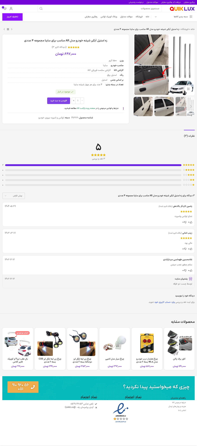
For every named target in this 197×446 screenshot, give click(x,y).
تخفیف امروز (12, 16)
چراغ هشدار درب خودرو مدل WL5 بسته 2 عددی (147, 360)
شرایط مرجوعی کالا (179, 402)
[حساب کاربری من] (11, 8)
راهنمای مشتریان (178, 398)
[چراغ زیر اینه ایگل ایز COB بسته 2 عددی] (50, 343)
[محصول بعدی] (4, 29)
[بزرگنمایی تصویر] (188, 89)
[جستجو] (41, 8)
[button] (191, 106)
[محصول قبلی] (12, 29)
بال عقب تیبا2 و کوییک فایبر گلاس (17, 360)
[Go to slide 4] (159, 92)
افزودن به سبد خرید (58, 100)
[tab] (189, 134)
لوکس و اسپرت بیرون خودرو (51, 117)
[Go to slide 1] (169, 92)
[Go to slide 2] (165, 92)
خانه (193, 29)
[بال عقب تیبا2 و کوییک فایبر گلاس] (18, 343)
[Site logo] (182, 8)
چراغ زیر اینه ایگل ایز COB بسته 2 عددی (50, 360)
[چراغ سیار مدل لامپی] (115, 343)
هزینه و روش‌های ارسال (177, 406)
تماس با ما (182, 410)
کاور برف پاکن (179, 359)
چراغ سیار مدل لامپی (114, 359)
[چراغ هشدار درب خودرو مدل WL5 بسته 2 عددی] (147, 343)
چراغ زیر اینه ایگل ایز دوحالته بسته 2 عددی (82, 360)
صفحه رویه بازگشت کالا (86, 108)
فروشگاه (184, 29)
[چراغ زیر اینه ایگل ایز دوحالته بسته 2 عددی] (82, 343)
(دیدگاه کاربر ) (59, 47)
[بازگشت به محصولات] (8, 29)
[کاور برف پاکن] (179, 343)
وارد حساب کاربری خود (164, 302)
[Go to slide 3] (162, 92)
